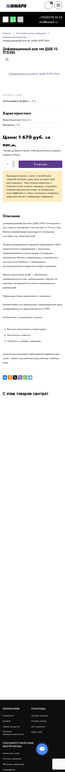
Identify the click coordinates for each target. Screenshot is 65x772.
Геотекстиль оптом (11, 753)
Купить (55, 427)
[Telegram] (30, 377)
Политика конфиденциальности (13, 732)
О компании (8, 715)
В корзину (40, 164)
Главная (7, 33)
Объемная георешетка (13, 764)
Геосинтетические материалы (31, 33)
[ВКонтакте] (5, 377)
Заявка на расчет (11, 726)
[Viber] (20, 377)
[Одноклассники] (10, 377)
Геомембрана (9, 769)
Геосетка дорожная (12, 758)
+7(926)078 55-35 (50, 17)
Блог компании (38, 726)
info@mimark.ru (48, 22)
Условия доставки (39, 715)
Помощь (38, 708)
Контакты (7, 721)
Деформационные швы (15, 37)
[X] (15, 377)
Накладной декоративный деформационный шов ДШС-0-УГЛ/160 (31, 409)
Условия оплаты (39, 721)
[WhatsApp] (25, 377)
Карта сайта (36, 732)
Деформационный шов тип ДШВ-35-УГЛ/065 (31, 447)
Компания (11, 708)
